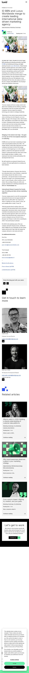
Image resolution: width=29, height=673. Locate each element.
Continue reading (7, 437)
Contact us (13, 537)
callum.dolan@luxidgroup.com (10, 339)
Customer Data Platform (8, 427)
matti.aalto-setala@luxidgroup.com (11, 375)
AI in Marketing (17, 425)
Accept (14, 663)
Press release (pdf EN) (8, 266)
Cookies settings (14, 659)
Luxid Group (10, 33)
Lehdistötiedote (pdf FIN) (8, 269)
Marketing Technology (15, 27)
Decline (14, 667)
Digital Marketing (6, 27)
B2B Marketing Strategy (16, 465)
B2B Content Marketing (8, 467)
